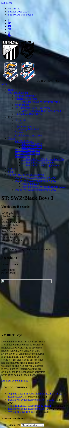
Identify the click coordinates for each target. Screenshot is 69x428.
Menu (4, 84)
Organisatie (14, 8)
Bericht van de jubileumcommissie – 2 (28, 408)
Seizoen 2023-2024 (18, 11)
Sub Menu (6, 2)
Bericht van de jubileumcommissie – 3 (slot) (31, 399)
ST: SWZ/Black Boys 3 (20, 14)
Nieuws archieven (10, 424)
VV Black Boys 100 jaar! (21, 411)
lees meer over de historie (14, 380)
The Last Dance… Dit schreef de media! (29, 405)
